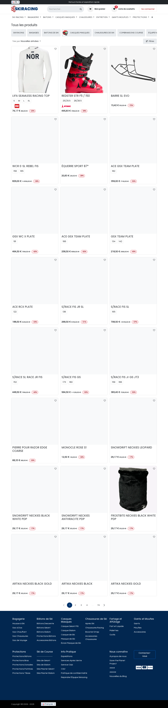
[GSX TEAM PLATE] (133, 210)
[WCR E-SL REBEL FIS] (34, 140)
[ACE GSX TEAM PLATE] (133, 140)
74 (98, 605)
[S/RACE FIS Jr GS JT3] (133, 351)
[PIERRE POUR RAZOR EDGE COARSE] (34, 421)
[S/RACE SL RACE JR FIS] (34, 351)
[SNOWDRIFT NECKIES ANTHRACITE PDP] (84, 489)
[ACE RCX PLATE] (34, 280)
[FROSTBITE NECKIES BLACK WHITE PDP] (133, 489)
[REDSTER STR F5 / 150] (84, 69)
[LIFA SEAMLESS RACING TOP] (34, 69)
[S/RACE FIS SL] (133, 280)
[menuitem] (19, 17)
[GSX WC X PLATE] (34, 210)
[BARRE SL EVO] (133, 69)
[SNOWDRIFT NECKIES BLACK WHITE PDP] (34, 489)
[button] (26, 41)
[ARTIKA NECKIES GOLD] (133, 557)
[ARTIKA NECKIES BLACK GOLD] (34, 557)
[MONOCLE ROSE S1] (84, 421)
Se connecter (148, 9)
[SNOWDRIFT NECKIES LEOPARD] (133, 421)
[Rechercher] (81, 9)
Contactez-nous (145, 654)
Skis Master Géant (45, 669)
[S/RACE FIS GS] (84, 351)
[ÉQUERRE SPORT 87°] (84, 140)
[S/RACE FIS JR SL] (84, 280)
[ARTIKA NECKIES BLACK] (84, 557)
